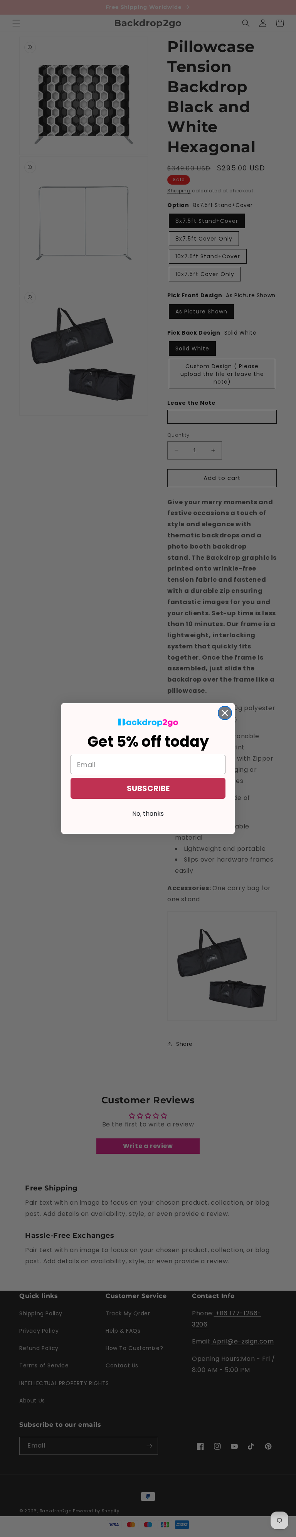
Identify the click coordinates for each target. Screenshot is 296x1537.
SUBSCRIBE (148, 788)
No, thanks (148, 813)
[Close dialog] (225, 713)
